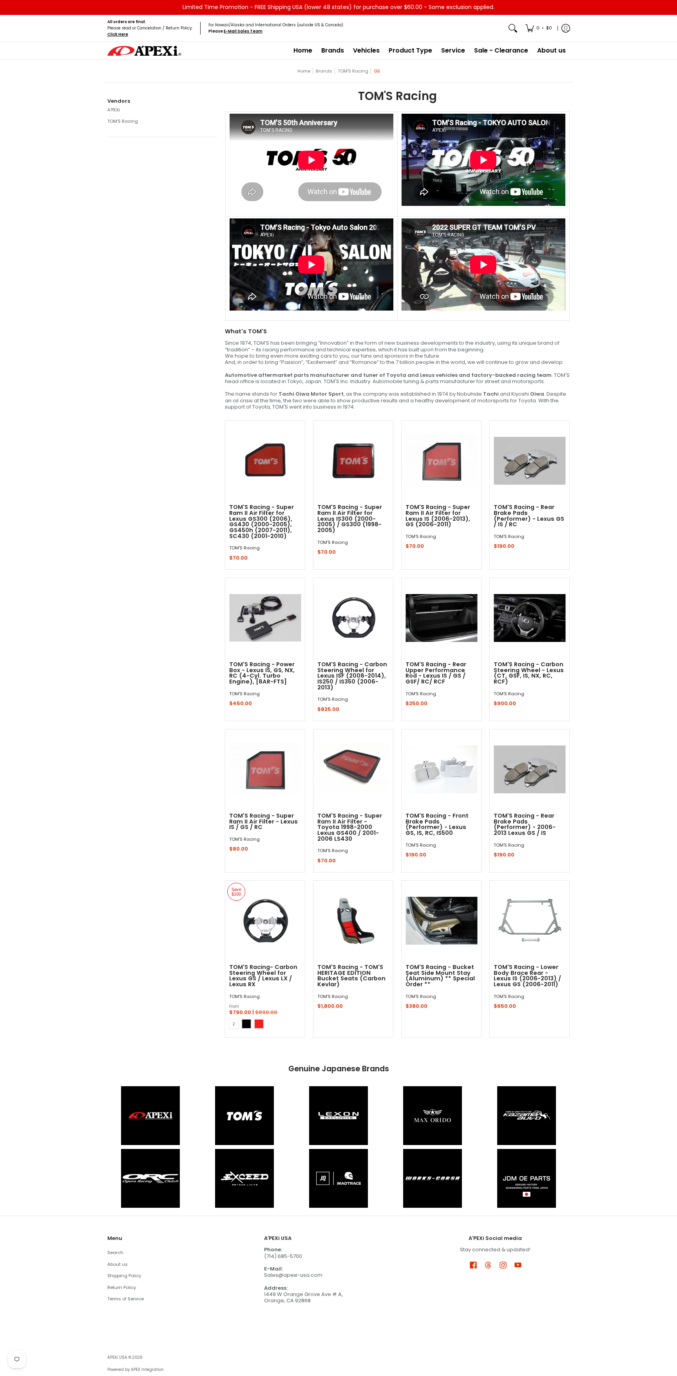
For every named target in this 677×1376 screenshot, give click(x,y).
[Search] (513, 28)
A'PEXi (113, 110)
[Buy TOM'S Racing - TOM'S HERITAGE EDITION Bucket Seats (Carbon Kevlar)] (353, 920)
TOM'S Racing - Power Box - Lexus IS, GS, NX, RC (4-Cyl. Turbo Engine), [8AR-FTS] (262, 672)
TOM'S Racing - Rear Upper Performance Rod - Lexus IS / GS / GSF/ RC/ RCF (435, 672)
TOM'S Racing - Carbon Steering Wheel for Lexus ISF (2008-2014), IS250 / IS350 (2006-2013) (352, 675)
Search (115, 1252)
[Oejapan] (526, 1178)
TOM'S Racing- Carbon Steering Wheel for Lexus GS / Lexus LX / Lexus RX (263, 975)
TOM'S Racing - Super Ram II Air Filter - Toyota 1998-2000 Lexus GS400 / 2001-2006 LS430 (349, 827)
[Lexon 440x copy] (432, 1115)
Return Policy (121, 1287)
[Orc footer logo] (150, 1178)
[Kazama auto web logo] (526, 1115)
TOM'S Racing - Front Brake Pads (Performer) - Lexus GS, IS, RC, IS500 (437, 824)
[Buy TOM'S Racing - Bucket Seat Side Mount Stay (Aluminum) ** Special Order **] (441, 920)
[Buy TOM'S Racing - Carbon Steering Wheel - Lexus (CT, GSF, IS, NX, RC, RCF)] (529, 618)
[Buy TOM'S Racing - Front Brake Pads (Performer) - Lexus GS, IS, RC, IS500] (441, 769)
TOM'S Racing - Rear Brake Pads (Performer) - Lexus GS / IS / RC (529, 515)
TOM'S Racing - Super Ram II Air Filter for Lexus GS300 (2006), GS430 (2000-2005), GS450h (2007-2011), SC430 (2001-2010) (261, 521)
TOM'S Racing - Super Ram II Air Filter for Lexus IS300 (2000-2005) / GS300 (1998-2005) (349, 518)
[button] (118, 101)
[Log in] (566, 28)
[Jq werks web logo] (338, 1178)
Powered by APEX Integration (135, 1369)
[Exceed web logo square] (244, 1178)
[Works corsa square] (432, 1178)
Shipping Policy (124, 1275)
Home (303, 71)
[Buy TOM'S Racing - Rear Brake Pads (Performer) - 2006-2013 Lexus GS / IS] (529, 769)
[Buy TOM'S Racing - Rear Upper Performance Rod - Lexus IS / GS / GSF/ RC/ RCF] (441, 618)
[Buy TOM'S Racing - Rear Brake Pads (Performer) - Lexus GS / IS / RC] (529, 460)
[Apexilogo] (150, 1115)
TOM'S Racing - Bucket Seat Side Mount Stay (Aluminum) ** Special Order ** (440, 975)
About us (117, 1264)
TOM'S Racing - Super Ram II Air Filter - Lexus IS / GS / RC (263, 821)
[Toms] (244, 1115)
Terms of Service (125, 1299)
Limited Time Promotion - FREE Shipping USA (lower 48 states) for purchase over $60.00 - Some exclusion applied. (338, 7)
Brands (324, 71)
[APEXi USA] (144, 51)
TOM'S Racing (353, 71)
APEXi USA (117, 1357)
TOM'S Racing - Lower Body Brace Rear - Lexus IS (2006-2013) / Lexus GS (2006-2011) (527, 975)
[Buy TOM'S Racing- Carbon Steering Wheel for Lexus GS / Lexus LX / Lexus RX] (265, 920)
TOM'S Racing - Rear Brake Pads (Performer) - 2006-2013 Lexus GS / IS (525, 824)
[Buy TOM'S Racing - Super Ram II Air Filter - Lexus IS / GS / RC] (265, 769)
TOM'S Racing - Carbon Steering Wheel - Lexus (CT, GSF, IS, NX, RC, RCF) (529, 672)
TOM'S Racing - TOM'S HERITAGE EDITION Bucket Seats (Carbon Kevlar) (351, 975)
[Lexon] (338, 1115)
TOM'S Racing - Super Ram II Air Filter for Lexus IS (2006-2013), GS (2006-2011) (437, 515)
